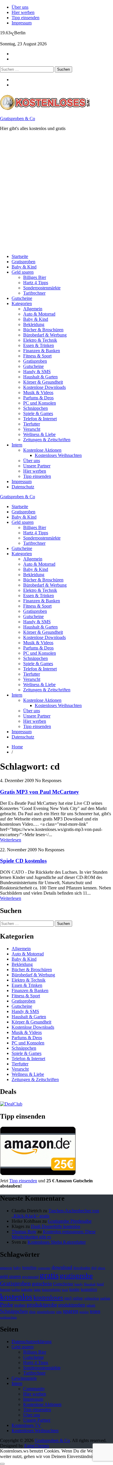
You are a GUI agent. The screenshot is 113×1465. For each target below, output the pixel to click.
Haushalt (90, 1284)
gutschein (42, 1283)
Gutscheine (22, 298)
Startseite (20, 256)
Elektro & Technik (40, 340)
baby (17, 1267)
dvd (93, 1268)
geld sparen (10, 1276)
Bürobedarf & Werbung (45, 334)
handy (78, 1284)
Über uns (20, 7)
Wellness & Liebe (39, 434)
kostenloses (48, 1297)
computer (44, 1268)
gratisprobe (76, 1275)
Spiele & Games (38, 413)
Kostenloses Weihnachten (58, 455)
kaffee (16, 1289)
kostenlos (16, 1296)
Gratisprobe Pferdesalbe (70, 1221)
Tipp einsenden (25, 17)
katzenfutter (51, 1290)
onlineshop (91, 1298)
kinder (74, 1289)
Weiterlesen (10, 839)
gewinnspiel (30, 1277)
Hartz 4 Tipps (35, 282)
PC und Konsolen (39, 402)
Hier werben (23, 12)
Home (17, 746)
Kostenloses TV (26, 1425)
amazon (6, 1268)
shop (32, 1311)
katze (37, 1289)
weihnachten (8, 1317)
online (78, 1298)
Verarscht (31, 429)
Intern (17, 444)
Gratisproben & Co (17, 118)
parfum (105, 1298)
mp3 (68, 1298)
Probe (6, 1305)
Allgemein (32, 308)
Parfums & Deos (38, 397)
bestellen (29, 1267)
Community (34, 1388)
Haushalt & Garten (40, 376)
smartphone (46, 1312)
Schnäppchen (35, 408)
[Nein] (2, 1464)
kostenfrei (89, 1289)
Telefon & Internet (40, 418)
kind (65, 1289)
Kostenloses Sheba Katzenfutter (57, 1242)
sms (59, 1311)
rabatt (90, 1305)
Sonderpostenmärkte (42, 287)
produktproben (71, 1305)
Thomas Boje (24, 1231)
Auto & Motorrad (39, 313)
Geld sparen (23, 272)
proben (19, 1305)
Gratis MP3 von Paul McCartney (39, 792)
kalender (27, 1290)
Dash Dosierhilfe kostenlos (55, 1226)
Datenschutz (23, 486)
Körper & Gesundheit (43, 382)
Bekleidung (33, 324)
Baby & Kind (24, 266)
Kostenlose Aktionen (42, 450)
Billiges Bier (34, 277)
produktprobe (42, 1305)
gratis (49, 1275)
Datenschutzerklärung (32, 1341)
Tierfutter (31, 423)
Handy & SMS (37, 371)
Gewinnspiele (24, 1378)
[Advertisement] (56, 192)
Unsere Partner (36, 465)
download (62, 1267)
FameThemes (36, 1445)
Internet (5, 1289)
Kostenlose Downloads (44, 387)
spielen (84, 1311)
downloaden (81, 1268)
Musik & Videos (38, 392)
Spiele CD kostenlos (23, 861)
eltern (101, 1268)
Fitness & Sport (37, 355)
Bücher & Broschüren (43, 329)
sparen (70, 1311)
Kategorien (22, 303)
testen (95, 1311)
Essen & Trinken (38, 345)
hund (100, 1284)
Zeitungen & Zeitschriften (46, 439)
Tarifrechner (34, 293)
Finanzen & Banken (41, 350)
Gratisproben (23, 261)
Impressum (22, 22)
